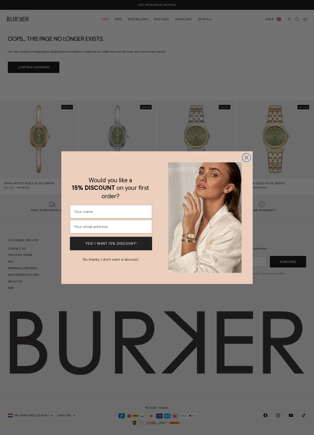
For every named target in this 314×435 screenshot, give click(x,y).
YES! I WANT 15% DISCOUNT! (111, 243)
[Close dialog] (246, 157)
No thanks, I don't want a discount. (111, 259)
